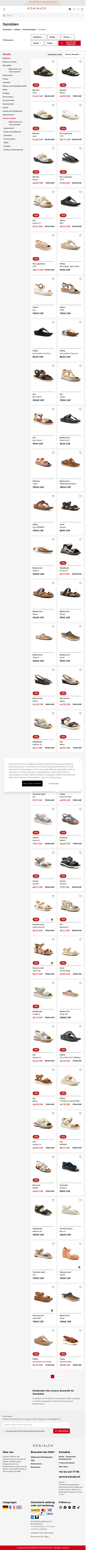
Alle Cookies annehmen (32, 783)
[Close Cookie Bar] (79, 760)
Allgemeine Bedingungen (51, 777)
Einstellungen (54, 783)
